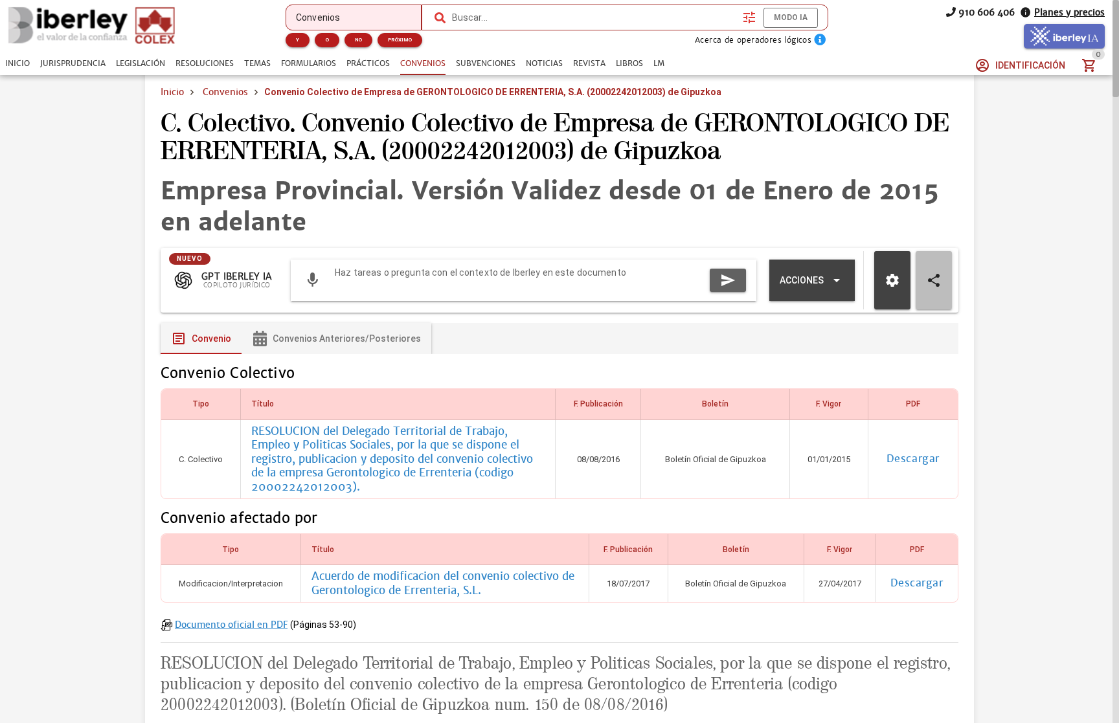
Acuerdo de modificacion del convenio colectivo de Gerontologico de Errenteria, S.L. (442, 583)
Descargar (913, 458)
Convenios (225, 92)
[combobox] (594, 17)
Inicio (172, 92)
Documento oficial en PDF (231, 624)
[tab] (17, 63)
